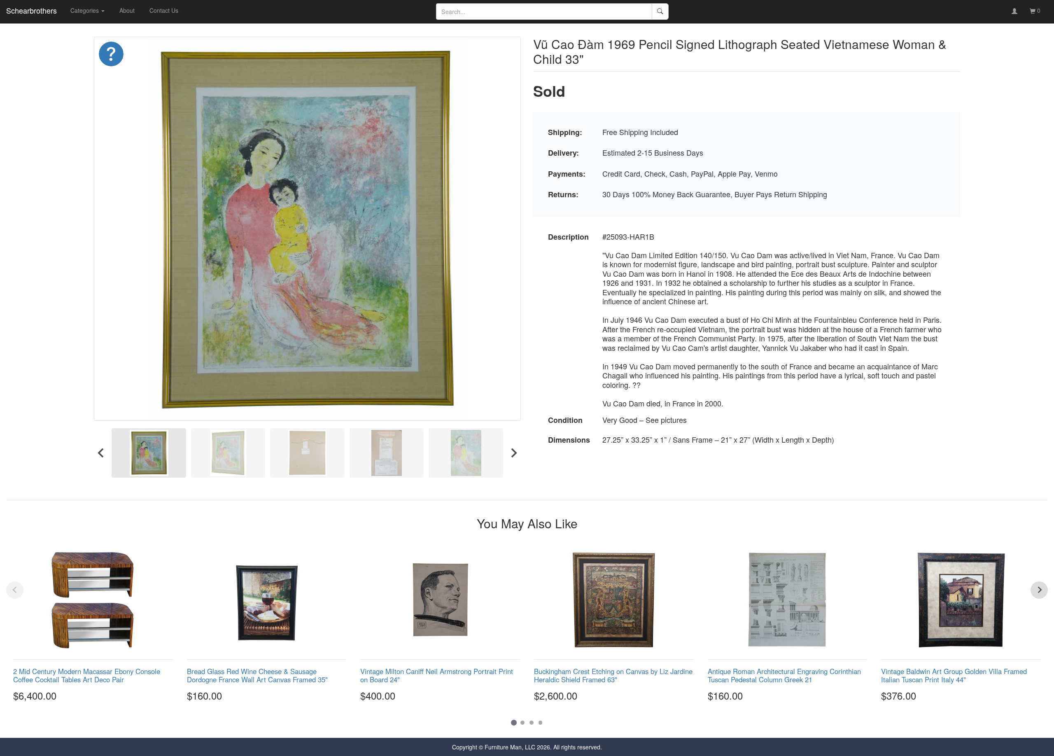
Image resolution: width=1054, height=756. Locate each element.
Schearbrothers (31, 10)
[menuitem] (149, 453)
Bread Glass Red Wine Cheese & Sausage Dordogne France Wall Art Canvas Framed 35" (257, 675)
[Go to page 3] (531, 723)
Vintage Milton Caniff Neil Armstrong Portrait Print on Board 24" (436, 675)
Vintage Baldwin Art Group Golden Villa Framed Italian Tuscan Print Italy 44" (954, 675)
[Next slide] (513, 453)
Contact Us (163, 10)
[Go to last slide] (101, 453)
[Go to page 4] (541, 723)
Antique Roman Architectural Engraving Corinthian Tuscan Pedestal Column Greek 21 (784, 675)
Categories (85, 10)
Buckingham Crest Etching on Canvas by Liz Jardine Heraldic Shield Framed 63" (613, 675)
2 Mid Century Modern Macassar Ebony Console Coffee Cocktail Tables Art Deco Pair (86, 675)
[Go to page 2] (522, 723)
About (127, 10)
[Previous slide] (14, 590)
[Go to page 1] (513, 722)
